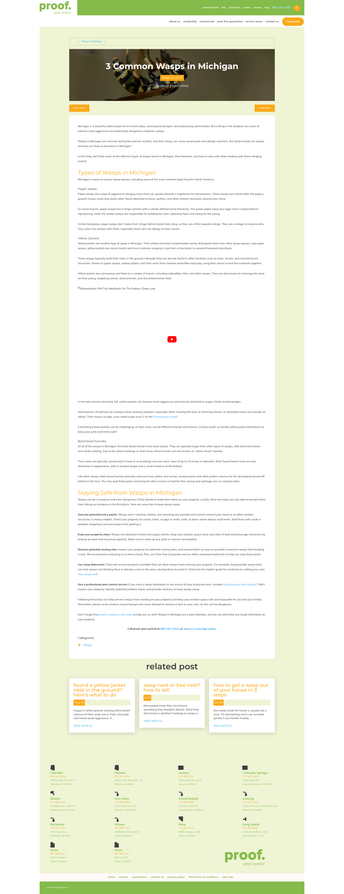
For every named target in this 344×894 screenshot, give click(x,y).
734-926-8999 (122, 802)
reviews (258, 8)
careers (123, 877)
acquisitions (139, 877)
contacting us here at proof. (240, 584)
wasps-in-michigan (92, 41)
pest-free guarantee (230, 21)
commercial (207, 21)
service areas (254, 21)
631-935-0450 (250, 828)
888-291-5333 (281, 7)
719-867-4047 (250, 776)
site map (227, 877)
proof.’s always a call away (115, 614)
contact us (272, 21)
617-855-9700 (58, 802)
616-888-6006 (186, 802)
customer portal (210, 8)
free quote (293, 21)
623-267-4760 (122, 776)
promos (247, 8)
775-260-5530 (186, 828)
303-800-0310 (186, 776)
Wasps (87, 645)
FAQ (223, 8)
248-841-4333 (58, 828)
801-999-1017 (58, 854)
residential (190, 21)
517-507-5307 (250, 802)
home (111, 877)
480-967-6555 (58, 776)
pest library (234, 8)
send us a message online (200, 629)
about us (174, 21)
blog (267, 8)
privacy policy (176, 877)
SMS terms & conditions (203, 877)
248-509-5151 (122, 828)
